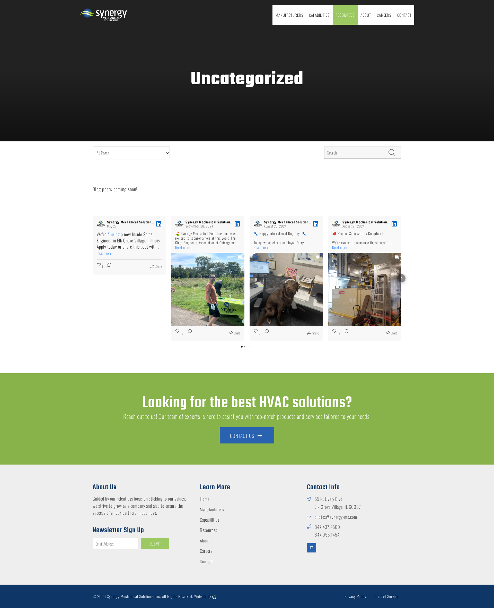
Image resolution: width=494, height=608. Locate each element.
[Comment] (107, 266)
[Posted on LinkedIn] (159, 224)
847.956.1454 (327, 534)
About (205, 540)
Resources (208, 530)
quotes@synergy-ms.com (336, 517)
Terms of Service (386, 596)
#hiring (114, 234)
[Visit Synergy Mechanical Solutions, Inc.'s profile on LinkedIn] (101, 224)
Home (204, 499)
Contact (206, 561)
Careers (206, 551)
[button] (93, 278)
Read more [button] (104, 253)
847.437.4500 (327, 527)
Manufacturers (212, 509)
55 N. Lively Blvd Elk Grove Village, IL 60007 (338, 503)
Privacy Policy (355, 596)
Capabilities (209, 519)
